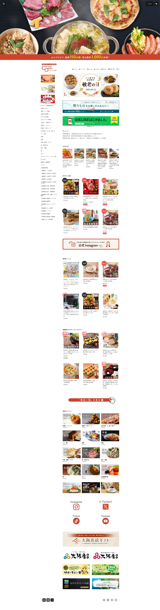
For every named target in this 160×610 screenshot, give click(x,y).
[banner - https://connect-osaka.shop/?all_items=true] (91, 400)
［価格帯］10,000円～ (47, 179)
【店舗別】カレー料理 (46, 208)
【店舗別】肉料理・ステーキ (48, 198)
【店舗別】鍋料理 (45, 201)
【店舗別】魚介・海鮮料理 (48, 191)
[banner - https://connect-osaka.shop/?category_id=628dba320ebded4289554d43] (110, 487)
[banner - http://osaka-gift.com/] (91, 539)
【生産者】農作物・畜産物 (48, 216)
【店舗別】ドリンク (46, 210)
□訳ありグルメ (44, 108)
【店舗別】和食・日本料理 (48, 188)
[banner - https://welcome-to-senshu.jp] (105, 583)
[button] (149, 4)
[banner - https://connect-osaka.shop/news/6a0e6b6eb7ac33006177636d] (48, 89)
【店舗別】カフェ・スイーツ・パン (49, 204)
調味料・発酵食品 (45, 162)
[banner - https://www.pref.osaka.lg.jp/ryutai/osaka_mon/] (76, 555)
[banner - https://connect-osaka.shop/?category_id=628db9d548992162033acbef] (91, 487)
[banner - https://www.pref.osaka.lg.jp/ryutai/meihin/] (105, 555)
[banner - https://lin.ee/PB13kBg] (91, 121)
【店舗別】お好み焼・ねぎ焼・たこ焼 (49, 182)
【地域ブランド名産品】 (47, 219)
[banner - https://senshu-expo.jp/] (76, 583)
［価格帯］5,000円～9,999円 (48, 176)
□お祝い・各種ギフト (46, 122)
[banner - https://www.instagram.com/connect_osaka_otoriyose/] (91, 244)
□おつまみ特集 (44, 116)
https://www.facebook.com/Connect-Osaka (104, 600)
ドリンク (43, 165)
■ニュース (82, 69)
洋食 (42, 139)
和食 (42, 136)
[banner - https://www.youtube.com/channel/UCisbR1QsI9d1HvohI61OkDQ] (105, 519)
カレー (42, 153)
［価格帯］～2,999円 (46, 170)
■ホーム (74, 69)
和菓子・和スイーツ (46, 128)
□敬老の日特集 (44, 114)
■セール (89, 69)
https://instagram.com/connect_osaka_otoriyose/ (112, 600)
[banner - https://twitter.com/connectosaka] (105, 505)
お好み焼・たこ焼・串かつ (48, 131)
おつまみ (43, 159)
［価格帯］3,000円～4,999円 (48, 173)
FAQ (117, 69)
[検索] (4, 4)
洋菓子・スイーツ (45, 125)
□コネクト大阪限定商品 (47, 105)
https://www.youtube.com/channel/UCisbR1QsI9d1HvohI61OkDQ (116, 600)
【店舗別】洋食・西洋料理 (48, 186)
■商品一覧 (111, 69)
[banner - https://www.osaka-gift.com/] (91, 106)
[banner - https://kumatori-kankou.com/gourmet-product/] (105, 569)
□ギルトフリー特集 (46, 119)
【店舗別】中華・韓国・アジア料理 (49, 195)
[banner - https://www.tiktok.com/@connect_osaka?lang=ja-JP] (76, 519)
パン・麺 (43, 133)
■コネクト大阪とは (100, 69)
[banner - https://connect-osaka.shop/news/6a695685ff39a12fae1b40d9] (48, 79)
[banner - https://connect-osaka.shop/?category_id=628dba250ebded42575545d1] (72, 487)
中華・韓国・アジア (46, 142)
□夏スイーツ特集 (45, 111)
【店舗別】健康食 (45, 213)
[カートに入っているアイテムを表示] (156, 4)
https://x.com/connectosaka (108, 600)
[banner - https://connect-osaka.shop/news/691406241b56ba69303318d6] (48, 99)
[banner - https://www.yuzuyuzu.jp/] (76, 569)
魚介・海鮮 (44, 148)
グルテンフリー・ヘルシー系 (48, 156)
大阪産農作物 (44, 167)
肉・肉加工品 (44, 145)
